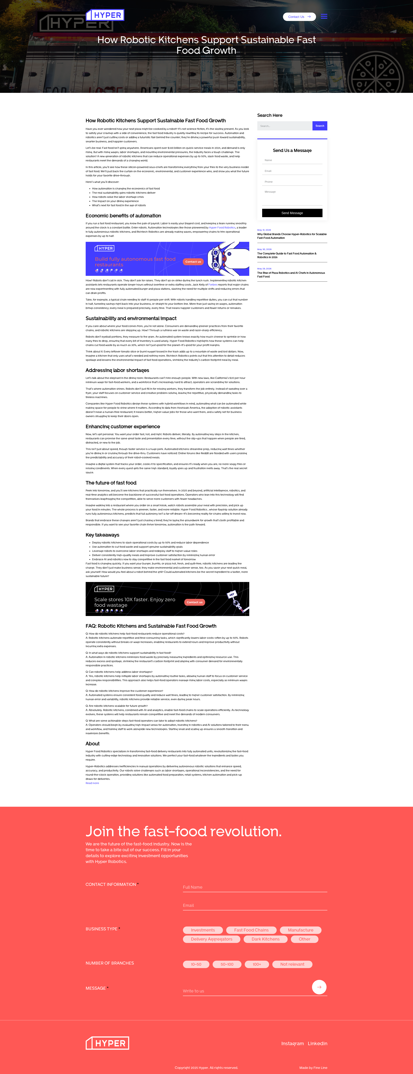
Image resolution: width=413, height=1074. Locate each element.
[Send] (319, 987)
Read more (92, 782)
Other (304, 938)
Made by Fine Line (313, 1067)
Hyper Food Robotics (222, 227)
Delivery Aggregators (211, 938)
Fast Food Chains (251, 929)
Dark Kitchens (266, 938)
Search (320, 125)
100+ (257, 963)
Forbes (212, 284)
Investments (203, 929)
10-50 (196, 963)
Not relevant (292, 963)
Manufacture (300, 929)
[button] (299, 17)
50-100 (227, 963)
